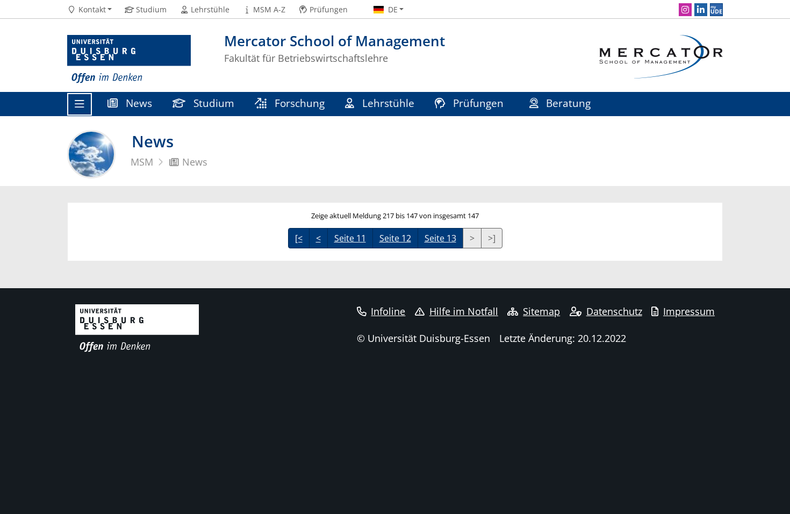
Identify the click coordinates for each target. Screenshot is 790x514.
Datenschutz (614, 311)
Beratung (568, 103)
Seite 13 (440, 238)
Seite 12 (395, 238)
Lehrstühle (387, 103)
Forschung (298, 103)
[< (299, 238)
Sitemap (541, 311)
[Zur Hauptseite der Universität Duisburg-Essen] (129, 59)
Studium (212, 103)
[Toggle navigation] (79, 104)
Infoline (388, 311)
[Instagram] (685, 9)
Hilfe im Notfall (463, 311)
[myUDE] (716, 9)
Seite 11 (350, 238)
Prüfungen (478, 103)
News (137, 103)
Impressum (689, 311)
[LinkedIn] (700, 9)
